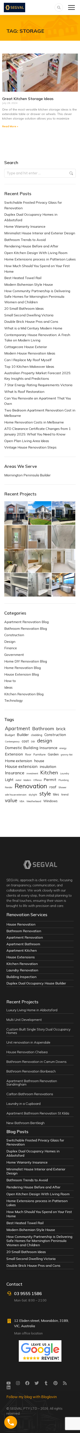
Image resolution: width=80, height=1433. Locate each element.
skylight (33, 794)
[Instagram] (18, 1383)
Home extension (18, 760)
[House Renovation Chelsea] (40, 537)
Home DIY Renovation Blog (25, 661)
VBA (21, 801)
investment (32, 773)
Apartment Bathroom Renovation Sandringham (31, 1082)
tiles (56, 794)
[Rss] (65, 1383)
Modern (27, 780)
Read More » (10, 126)
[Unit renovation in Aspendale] (16, 537)
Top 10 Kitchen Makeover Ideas (29, 366)
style (45, 793)
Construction (14, 635)
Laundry (64, 773)
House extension (21, 766)
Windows (50, 801)
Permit (50, 779)
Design (9, 641)
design (44, 741)
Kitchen (49, 772)
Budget (10, 735)
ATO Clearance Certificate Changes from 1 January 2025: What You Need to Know (37, 431)
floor (28, 754)
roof (52, 787)
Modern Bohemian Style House (28, 284)
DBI (33, 741)
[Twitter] (37, 1383)
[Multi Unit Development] (40, 513)
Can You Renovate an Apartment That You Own (37, 401)
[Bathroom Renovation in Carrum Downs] (64, 537)
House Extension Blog (21, 674)
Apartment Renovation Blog (26, 622)
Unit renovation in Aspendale (28, 1042)
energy (63, 748)
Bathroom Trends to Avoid (25, 240)
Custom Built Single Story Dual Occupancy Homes (38, 1031)
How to (10, 681)
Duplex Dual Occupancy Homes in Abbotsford (30, 217)
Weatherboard (33, 801)
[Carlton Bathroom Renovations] (64, 561)
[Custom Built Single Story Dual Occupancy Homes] (64, 513)
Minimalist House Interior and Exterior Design (39, 233)
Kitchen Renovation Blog (24, 694)
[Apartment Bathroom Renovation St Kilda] (40, 585)
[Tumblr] (46, 1383)
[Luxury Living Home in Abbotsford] (16, 513)
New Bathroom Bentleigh (25, 1123)
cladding (36, 735)
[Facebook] (27, 1383)
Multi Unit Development (24, 1019)
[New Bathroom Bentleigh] (64, 585)
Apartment (17, 728)
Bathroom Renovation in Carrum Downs (36, 1061)
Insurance (14, 772)
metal (18, 780)
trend (64, 794)
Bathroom (43, 728)
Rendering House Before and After (31, 246)
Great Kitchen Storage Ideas (28, 98)
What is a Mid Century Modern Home (33, 328)
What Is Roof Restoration (24, 391)
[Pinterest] (55, 1383)
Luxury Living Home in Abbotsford (31, 1010)
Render (8, 787)
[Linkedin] (8, 1387)
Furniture (39, 754)
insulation (48, 766)
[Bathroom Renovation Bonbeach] (16, 561)
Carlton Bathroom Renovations (29, 1094)
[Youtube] (8, 1383)
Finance (10, 648)
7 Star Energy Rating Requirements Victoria (38, 385)
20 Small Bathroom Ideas (24, 308)
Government (14, 654)
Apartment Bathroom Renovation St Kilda (37, 1113)
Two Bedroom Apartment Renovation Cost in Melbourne (39, 413)
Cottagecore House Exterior (25, 347)
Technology (13, 700)
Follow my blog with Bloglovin (31, 1396)
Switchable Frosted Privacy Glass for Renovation (33, 205)
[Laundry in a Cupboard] (16, 585)
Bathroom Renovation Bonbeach (31, 1071)
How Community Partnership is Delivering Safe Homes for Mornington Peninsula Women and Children (37, 296)
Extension (14, 754)
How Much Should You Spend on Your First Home (37, 269)
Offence (37, 780)
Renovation (31, 786)
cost (25, 741)
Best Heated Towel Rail (22, 278)
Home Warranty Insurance (24, 226)
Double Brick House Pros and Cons (31, 321)
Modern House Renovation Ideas (29, 353)
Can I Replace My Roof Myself (28, 360)
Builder (23, 734)
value (11, 800)
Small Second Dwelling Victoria (28, 315)
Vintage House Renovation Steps (30, 447)
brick (60, 728)
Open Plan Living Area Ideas (26, 441)
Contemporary (12, 741)
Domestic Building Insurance (31, 747)
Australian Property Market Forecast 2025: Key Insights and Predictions (37, 376)
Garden (53, 754)
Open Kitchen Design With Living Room (35, 253)
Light (9, 779)
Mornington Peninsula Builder (27, 475)
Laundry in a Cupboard (23, 1103)
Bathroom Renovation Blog (25, 628)
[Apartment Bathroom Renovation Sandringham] (40, 561)
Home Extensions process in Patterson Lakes (40, 259)
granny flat (67, 754)
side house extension (15, 794)
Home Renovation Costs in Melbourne (34, 422)
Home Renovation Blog (22, 668)
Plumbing (63, 780)
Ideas (8, 687)
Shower (62, 787)
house (39, 760)
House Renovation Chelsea (27, 1052)
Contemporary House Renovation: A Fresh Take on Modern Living (37, 338)
